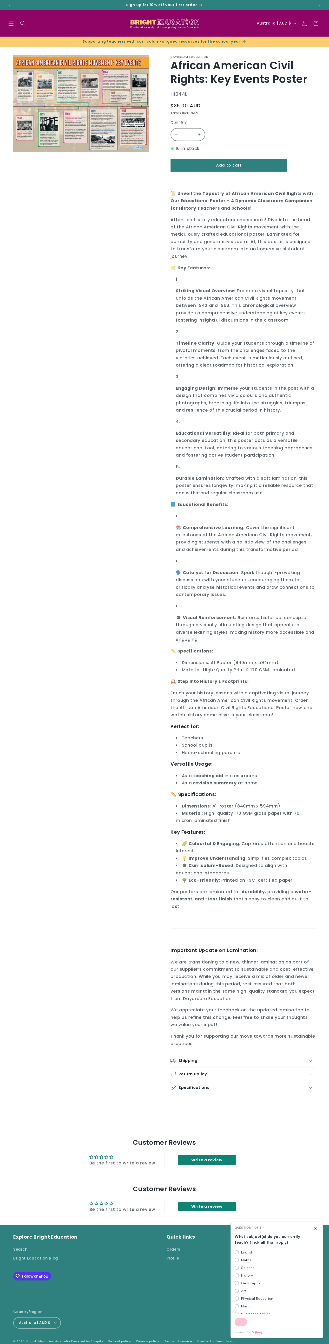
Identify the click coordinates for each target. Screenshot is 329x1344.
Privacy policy (147, 1341)
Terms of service (178, 1341)
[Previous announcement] (10, 5)
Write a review (207, 1160)
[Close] (315, 1228)
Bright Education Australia (48, 1341)
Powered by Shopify (87, 1341)
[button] (11, 23)
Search (20, 1249)
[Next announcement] (319, 5)
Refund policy (119, 1341)
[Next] (241, 1322)
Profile (172, 1258)
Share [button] (181, 1104)
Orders (173, 1249)
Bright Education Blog (35, 1258)
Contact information (214, 1341)
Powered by (243, 1332)
